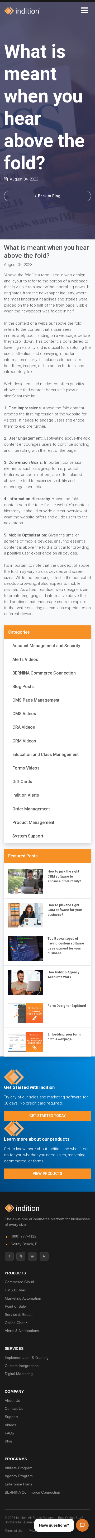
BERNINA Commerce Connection (44, 673)
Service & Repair (19, 1314)
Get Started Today (47, 1116)
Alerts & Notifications (22, 1331)
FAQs (9, 1433)
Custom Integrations (22, 1366)
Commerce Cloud (19, 1282)
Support (11, 1417)
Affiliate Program (18, 1468)
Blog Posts (23, 686)
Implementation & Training (27, 1357)
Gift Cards (22, 781)
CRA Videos (23, 727)
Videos (10, 1425)
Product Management (33, 822)
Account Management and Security (46, 645)
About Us (12, 1400)
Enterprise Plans (18, 1484)
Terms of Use (14, 1531)
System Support (27, 836)
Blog (8, 1441)
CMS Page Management (35, 700)
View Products (47, 1173)
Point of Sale (15, 1306)
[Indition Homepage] (23, 1208)
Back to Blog (47, 196)
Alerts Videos (25, 659)
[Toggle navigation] (84, 10)
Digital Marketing (19, 1374)
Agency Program (19, 1476)
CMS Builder (15, 1290)
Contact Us (14, 1408)
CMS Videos (24, 713)
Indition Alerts (25, 795)
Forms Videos (26, 768)
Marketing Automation (23, 1298)
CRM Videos (24, 741)
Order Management (31, 808)
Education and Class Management (45, 754)
